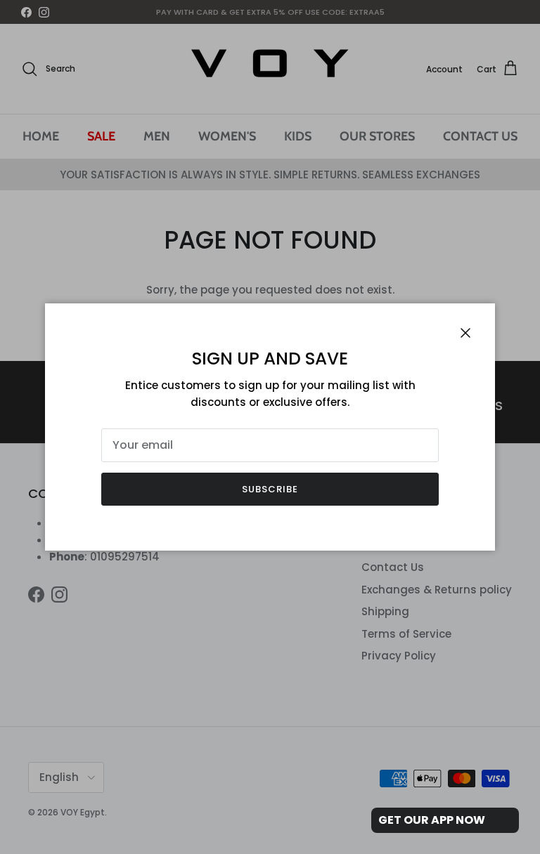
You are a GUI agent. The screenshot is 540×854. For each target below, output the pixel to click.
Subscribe (270, 489)
